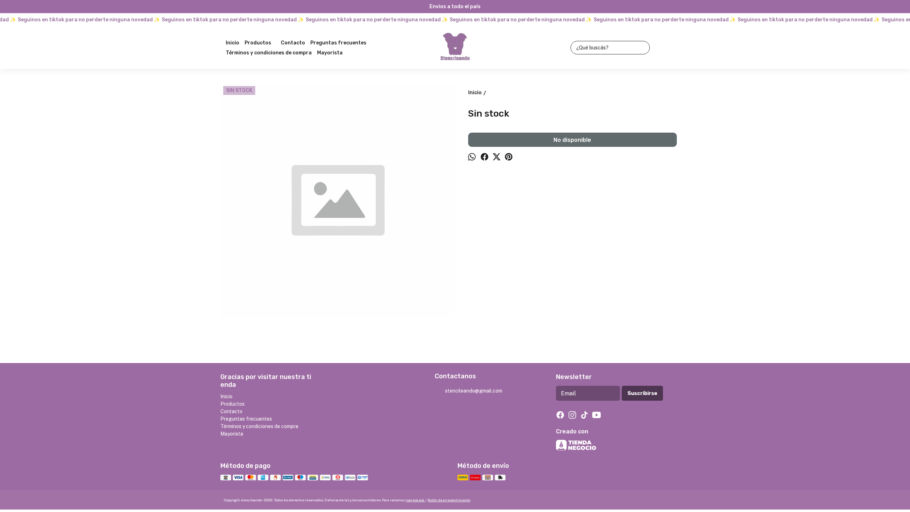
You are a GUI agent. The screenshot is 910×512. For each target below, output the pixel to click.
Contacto (293, 43)
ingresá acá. (415, 500)
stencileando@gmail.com (473, 391)
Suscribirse (642, 393)
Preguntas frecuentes (338, 43)
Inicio (232, 43)
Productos (258, 43)
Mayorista (330, 53)
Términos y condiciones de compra (269, 53)
